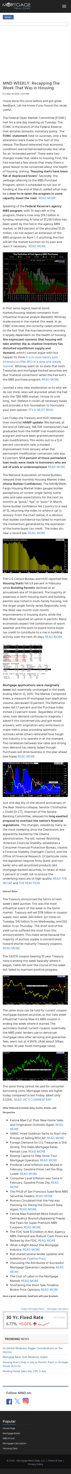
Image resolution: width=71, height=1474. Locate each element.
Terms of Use (55, 1460)
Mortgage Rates (11, 1433)
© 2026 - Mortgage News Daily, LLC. (26, 1460)
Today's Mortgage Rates (32, 1309)
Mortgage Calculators (57, 1309)
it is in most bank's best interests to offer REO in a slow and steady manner (32, 361)
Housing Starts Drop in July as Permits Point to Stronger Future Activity (35, 1364)
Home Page (9, 1428)
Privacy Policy (35, 1464)
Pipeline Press (36, 1258)
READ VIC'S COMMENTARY (33, 1099)
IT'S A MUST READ (41, 409)
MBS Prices (9, 1438)
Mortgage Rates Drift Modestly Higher (25, 1357)
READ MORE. (26, 756)
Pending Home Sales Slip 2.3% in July (24, 1371)
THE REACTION (29, 882)
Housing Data (10, 1448)
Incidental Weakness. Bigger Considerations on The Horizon (32, 1350)
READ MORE (47, 198)
